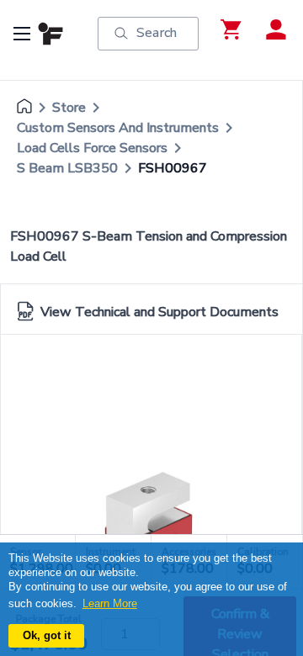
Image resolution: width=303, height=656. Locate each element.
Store (69, 107)
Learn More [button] (109, 603)
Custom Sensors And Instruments (118, 128)
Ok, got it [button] (47, 635)
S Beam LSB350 (67, 168)
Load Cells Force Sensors (92, 148)
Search (156, 33)
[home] (24, 108)
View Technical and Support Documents (159, 312)
